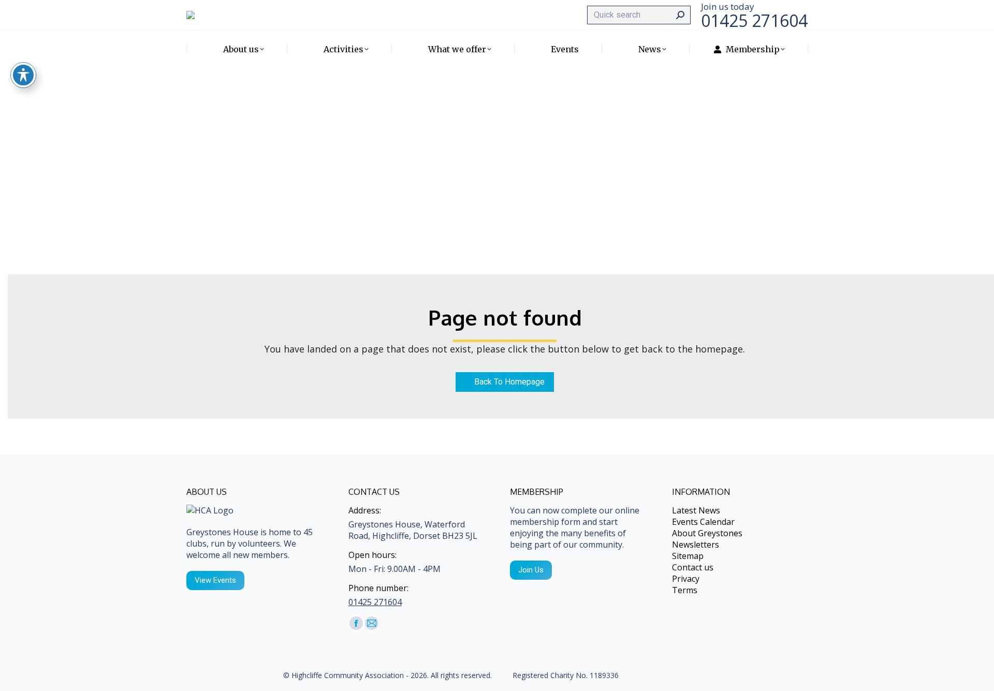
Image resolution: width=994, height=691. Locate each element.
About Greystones (707, 533)
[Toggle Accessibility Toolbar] (23, 75)
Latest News (696, 510)
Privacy (685, 578)
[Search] (680, 15)
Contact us (692, 567)
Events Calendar (703, 521)
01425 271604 (375, 602)
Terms (684, 590)
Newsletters (695, 544)
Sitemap (688, 556)
